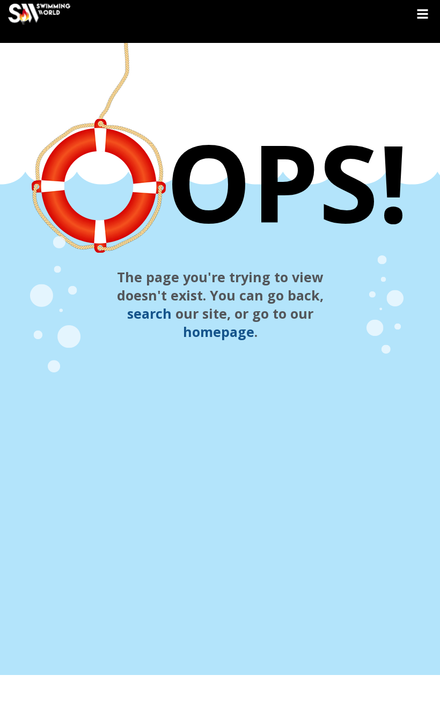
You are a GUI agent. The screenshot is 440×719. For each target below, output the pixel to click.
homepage (218, 331)
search (149, 313)
